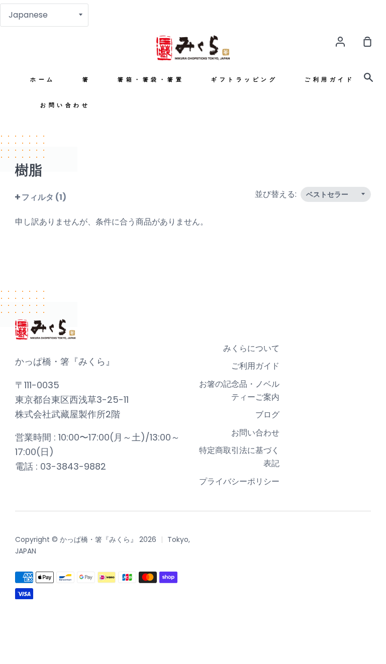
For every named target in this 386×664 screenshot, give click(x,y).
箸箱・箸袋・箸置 (151, 79)
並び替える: (277, 194)
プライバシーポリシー (239, 481)
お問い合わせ (65, 105)
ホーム (42, 79)
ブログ (267, 414)
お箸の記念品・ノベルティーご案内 (239, 390)
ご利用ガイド (329, 79)
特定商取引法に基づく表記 (239, 457)
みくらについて (251, 348)
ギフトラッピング (244, 79)
